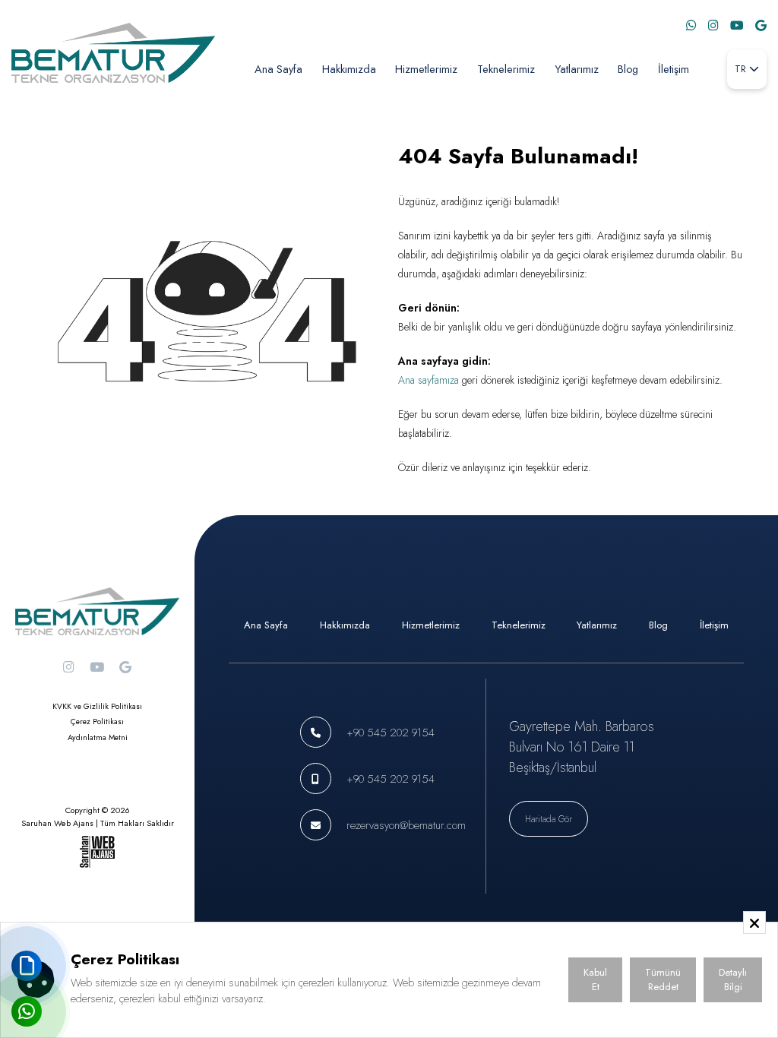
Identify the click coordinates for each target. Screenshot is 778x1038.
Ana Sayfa (278, 69)
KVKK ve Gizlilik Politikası (97, 706)
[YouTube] (737, 25)
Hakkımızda (349, 69)
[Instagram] (713, 25)
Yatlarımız (577, 69)
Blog (628, 69)
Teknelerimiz (506, 69)
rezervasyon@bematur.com (406, 825)
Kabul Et (595, 980)
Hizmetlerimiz (426, 69)
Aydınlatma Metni (98, 737)
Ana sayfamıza (428, 380)
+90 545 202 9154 (390, 732)
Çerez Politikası (97, 721)
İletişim (673, 69)
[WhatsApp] (691, 25)
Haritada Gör (548, 818)
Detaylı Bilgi (733, 980)
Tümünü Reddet (663, 980)
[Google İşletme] (761, 25)
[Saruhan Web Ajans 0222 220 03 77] (97, 852)
